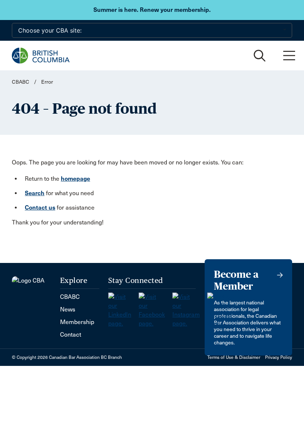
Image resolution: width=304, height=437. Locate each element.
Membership (77, 322)
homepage (75, 178)
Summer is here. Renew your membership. (152, 9)
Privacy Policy (278, 357)
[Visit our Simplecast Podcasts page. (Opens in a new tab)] (222, 307)
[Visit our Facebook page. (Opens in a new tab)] (155, 307)
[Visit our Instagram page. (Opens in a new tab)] (189, 307)
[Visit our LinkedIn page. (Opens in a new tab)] (123, 307)
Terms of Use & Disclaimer (233, 357)
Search (34, 193)
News (67, 309)
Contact (70, 334)
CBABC (20, 82)
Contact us (40, 207)
